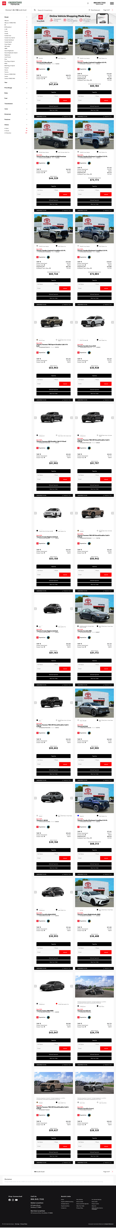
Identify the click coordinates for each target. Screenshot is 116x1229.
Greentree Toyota (41, 116)
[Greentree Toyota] (15, 3)
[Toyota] (4, 3)
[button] (71, 40)
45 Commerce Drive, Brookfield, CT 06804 (42, 1213)
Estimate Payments (53, 106)
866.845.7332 (99, 2)
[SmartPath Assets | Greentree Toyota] (74, 18)
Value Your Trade (53, 110)
